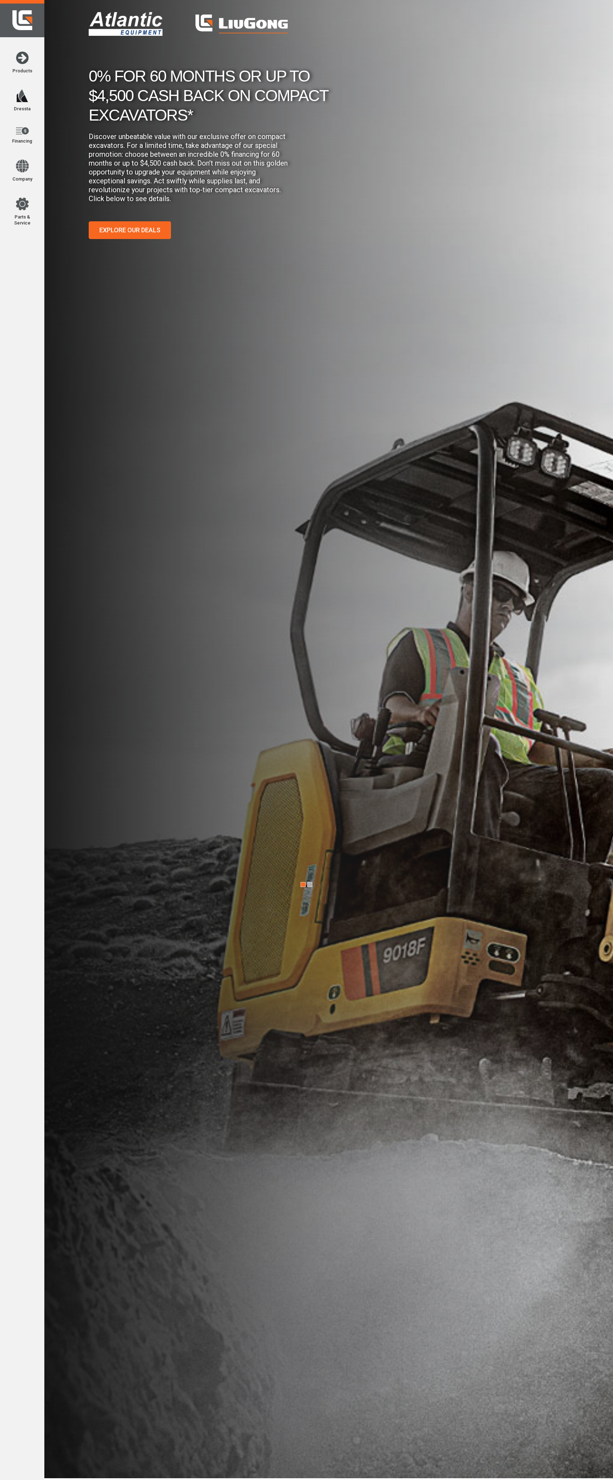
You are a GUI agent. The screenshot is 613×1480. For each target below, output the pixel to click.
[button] (88, 11)
